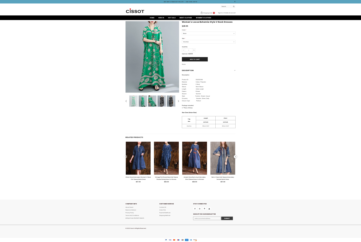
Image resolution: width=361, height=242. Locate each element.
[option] (152, 57)
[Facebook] (195, 208)
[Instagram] (199, 208)
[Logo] (135, 11)
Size (183, 38)
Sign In (220, 13)
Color (184, 30)
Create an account (229, 13)
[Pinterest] (204, 208)
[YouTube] (209, 208)
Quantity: (185, 47)
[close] (235, 2)
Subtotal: (185, 54)
